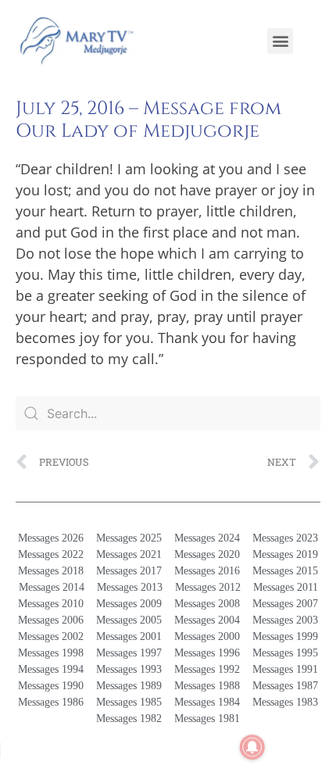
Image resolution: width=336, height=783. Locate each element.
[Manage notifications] (252, 747)
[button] (280, 41)
